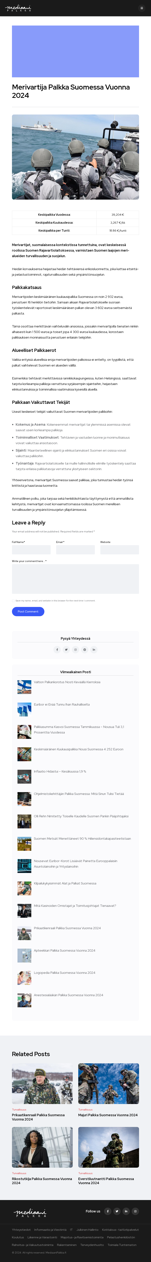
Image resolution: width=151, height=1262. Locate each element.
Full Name (18, 542)
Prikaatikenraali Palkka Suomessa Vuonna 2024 (38, 1117)
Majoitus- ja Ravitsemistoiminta (82, 1237)
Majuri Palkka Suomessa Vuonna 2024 (108, 1115)
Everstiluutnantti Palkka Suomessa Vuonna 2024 (106, 1181)
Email (60, 542)
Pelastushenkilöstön (121, 1237)
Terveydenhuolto (92, 1245)
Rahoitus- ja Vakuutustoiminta (32, 1245)
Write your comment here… (29, 561)
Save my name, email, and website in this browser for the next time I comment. (55, 600)
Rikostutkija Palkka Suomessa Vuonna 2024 (42, 1181)
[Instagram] (135, 1211)
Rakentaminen (67, 1245)
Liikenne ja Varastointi (42, 1237)
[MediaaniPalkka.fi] (18, 8)
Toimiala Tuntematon (122, 1245)
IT (71, 1230)
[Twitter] (117, 1211)
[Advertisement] (76, 51)
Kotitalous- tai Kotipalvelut (120, 1230)
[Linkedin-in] (126, 1211)
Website (105, 542)
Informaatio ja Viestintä (50, 1230)
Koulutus (18, 1237)
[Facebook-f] (107, 1211)
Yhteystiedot (21, 1230)
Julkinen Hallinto (87, 1230)
